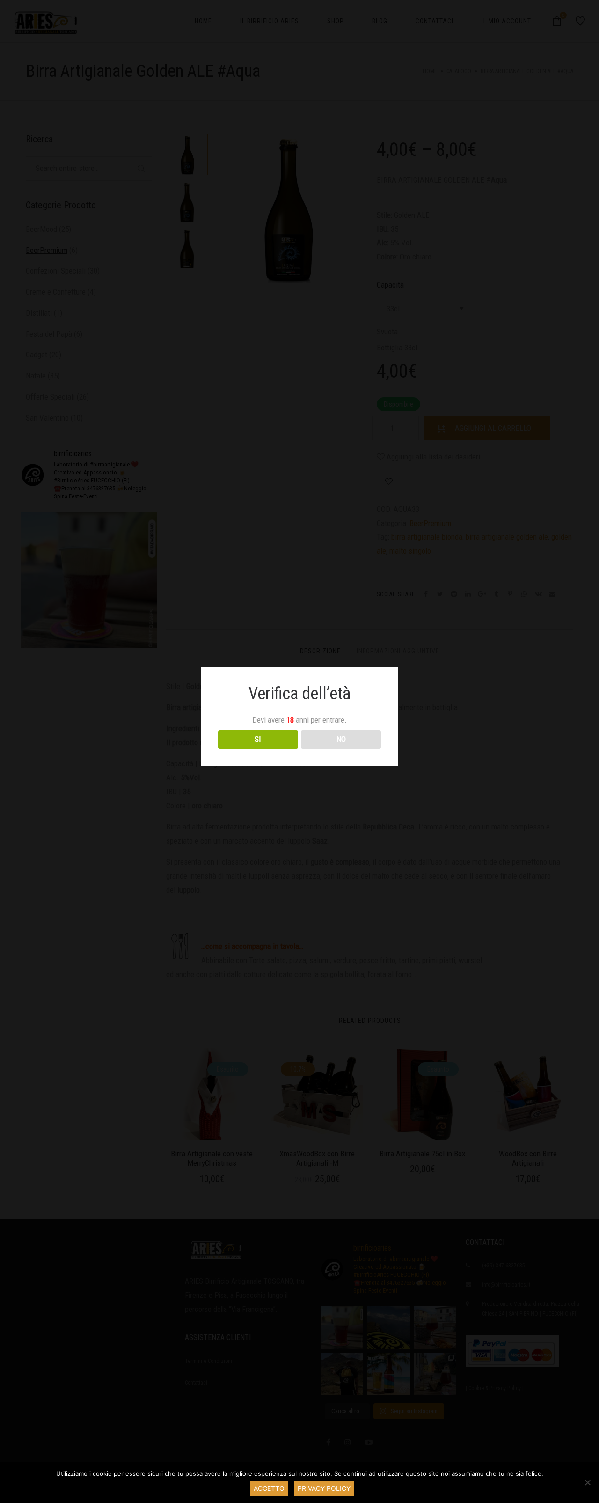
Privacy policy (324, 1488)
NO (341, 739)
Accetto (269, 1488)
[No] (587, 1482)
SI (258, 739)
